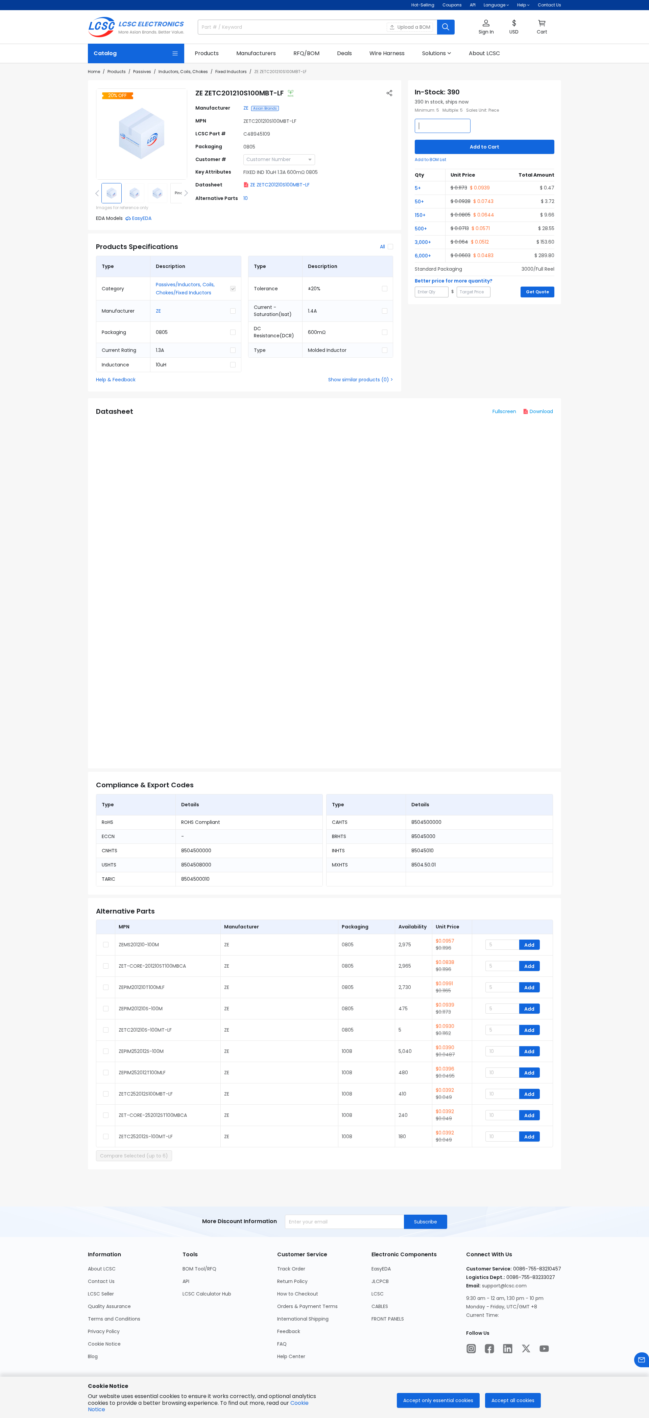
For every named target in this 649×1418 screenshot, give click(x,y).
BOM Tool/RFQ (199, 1268)
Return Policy (292, 1281)
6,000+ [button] (423, 255)
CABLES (379, 1306)
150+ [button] (420, 215)
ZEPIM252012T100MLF (142, 1072)
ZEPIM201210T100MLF (142, 987)
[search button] (446, 27)
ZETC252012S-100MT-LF (146, 1136)
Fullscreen (504, 411)
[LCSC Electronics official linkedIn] (508, 1349)
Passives (142, 71)
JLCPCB (380, 1281)
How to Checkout (297, 1293)
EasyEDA (381, 1268)
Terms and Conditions (114, 1318)
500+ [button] (421, 228)
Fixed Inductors (231, 71)
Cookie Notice (104, 1344)
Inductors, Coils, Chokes (183, 71)
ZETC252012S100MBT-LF (146, 1093)
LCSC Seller (101, 1293)
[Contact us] (641, 1359)
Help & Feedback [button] (116, 379)
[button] (486, 27)
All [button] (382, 246)
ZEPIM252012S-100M (141, 1051)
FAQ (282, 1344)
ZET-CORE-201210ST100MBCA (152, 966)
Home (94, 71)
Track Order (291, 1268)
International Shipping (303, 1318)
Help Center (291, 1356)
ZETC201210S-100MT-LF (145, 1030)
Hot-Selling (422, 5)
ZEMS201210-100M (139, 944)
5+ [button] (418, 188)
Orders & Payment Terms (307, 1306)
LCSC (377, 1293)
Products (116, 71)
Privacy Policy (104, 1331)
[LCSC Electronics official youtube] (544, 1349)
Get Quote (537, 292)
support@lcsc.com (504, 1285)
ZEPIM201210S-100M (141, 1008)
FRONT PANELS (387, 1318)
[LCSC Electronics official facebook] (489, 1349)
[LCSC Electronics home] (136, 27)
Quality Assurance (109, 1306)
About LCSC (102, 1268)
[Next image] (185, 193)
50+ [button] (419, 201)
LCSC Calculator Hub (207, 1293)
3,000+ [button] (423, 242)
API (473, 5)
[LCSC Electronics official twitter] (526, 1349)
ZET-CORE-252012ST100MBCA (153, 1115)
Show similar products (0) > (360, 379)
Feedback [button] (288, 1331)
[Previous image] (98, 193)
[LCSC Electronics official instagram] (471, 1349)
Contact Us (549, 5)
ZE (245, 108)
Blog (93, 1356)
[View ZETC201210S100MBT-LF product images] (141, 134)
